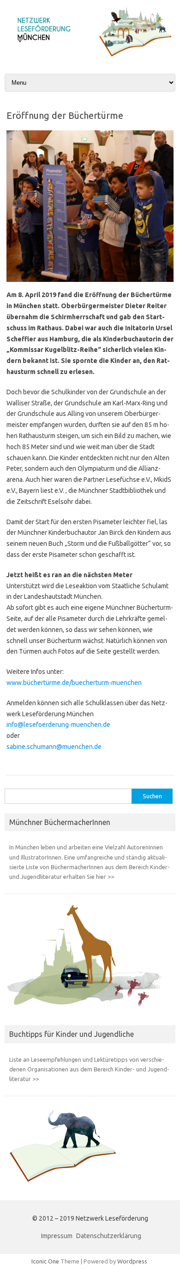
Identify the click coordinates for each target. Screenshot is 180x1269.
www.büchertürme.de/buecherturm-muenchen (74, 682)
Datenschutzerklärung (108, 1236)
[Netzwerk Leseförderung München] (90, 54)
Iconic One (45, 1261)
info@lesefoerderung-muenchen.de (58, 724)
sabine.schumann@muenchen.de (54, 746)
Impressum (56, 1236)
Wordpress (132, 1261)
